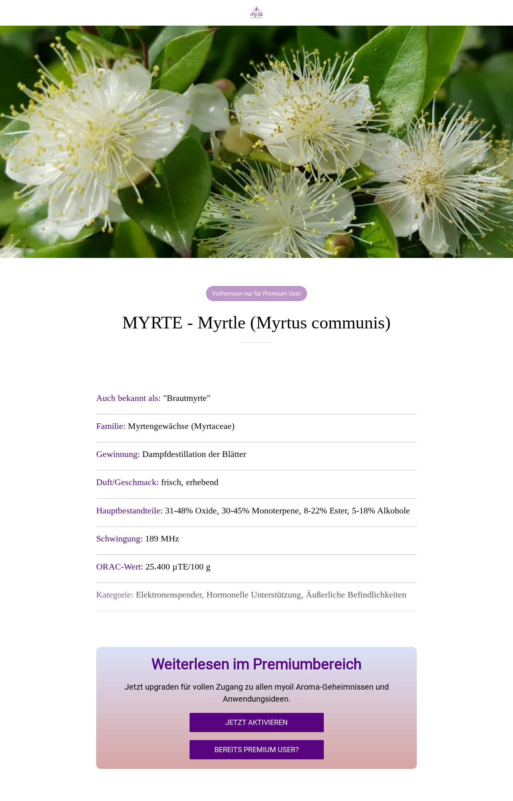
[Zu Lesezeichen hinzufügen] (256, 366)
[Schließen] (13, 13)
